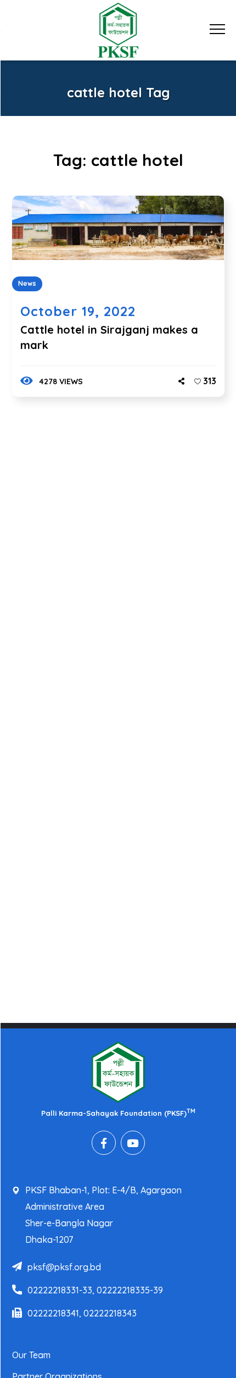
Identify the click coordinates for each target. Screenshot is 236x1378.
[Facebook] (104, 1143)
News (27, 283)
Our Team (31, 1354)
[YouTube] (133, 1143)
